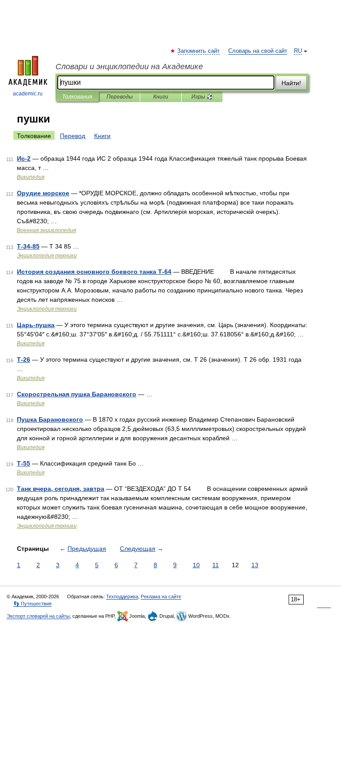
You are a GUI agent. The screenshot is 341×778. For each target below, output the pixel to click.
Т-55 (23, 463)
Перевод (72, 135)
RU (298, 51)
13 (254, 565)
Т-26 (23, 359)
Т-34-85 (28, 246)
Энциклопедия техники (47, 256)
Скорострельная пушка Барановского (76, 394)
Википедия (30, 177)
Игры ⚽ (202, 97)
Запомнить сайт (199, 51)
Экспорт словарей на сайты (38, 616)
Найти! (291, 83)
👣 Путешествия (32, 603)
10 (196, 565)
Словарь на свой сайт (257, 51)
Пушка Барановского (50, 419)
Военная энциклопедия (46, 230)
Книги (160, 97)
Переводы (120, 97)
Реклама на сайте (161, 596)
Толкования (77, 97)
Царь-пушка (36, 324)
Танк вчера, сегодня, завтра (60, 488)
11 (215, 565)
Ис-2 (24, 158)
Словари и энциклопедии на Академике (129, 66)
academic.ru (28, 94)
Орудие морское (43, 193)
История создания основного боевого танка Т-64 (94, 271)
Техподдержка (122, 596)
